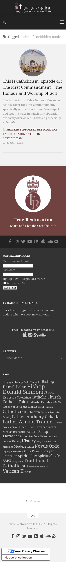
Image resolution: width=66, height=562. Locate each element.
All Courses (33, 501)
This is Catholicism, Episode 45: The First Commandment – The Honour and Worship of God (32, 87)
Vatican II (13, 471)
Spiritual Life (49, 456)
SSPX (7, 461)
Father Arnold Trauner (29, 422)
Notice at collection (18, 557)
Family (7, 417)
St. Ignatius (17, 461)
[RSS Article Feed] (36, 241)
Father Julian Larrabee (32, 427)
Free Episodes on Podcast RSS (33, 330)
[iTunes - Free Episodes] (43, 241)
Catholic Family (40, 402)
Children (34, 412)
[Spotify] (56, 241)
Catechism (24, 397)
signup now (11, 278)
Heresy (16, 441)
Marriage (8, 447)
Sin (15, 456)
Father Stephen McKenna (36, 436)
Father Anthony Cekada (36, 416)
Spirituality (27, 456)
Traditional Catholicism (26, 463)
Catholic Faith (15, 402)
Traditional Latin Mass (40, 467)
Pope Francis (33, 451)
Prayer (48, 451)
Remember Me (16, 283)
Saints (7, 456)
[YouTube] (29, 241)
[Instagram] (16, 241)
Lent (54, 441)
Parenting (17, 451)
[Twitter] (23, 241)
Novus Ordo (47, 446)
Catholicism (15, 411)
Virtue (27, 472)
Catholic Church (46, 397)
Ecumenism (55, 412)
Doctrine (45, 412)
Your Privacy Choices (29, 551)
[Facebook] (10, 241)
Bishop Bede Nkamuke (28, 382)
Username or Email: (16, 261)
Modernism (24, 446)
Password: (9, 270)
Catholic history (45, 407)
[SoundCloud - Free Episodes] (49, 241)
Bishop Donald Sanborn (24, 389)
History (29, 441)
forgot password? (33, 278)
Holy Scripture (43, 441)
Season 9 (20, 134)
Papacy (6, 451)
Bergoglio (8, 382)
